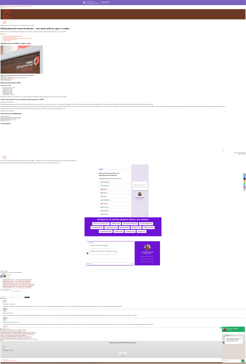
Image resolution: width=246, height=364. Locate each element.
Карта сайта (5, 359)
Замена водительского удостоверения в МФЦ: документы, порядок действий (17, 334)
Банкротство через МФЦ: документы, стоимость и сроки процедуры (15, 338)
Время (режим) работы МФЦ (10, 37)
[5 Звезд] (8, 272)
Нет (4, 346)
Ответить (5, 308)
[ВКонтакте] (1, 276)
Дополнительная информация (10, 39)
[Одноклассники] (3, 276)
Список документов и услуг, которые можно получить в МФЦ (17, 38)
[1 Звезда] (3, 272)
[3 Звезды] (6, 272)
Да (3, 348)
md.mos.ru (12, 78)
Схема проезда (6, 40)
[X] (5, 276)
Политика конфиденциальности (10, 360)
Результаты (123, 355)
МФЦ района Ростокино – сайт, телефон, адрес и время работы (17, 280)
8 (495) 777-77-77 (8, 76)
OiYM (223, 150)
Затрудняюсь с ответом (8, 350)
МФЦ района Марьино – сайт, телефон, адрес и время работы (16, 283)
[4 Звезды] (7, 272)
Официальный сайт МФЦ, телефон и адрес (13, 36)
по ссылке (18, 118)
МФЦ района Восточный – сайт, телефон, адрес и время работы (17, 287)
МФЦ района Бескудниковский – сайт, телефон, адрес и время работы (18, 285)
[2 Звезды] (5, 272)
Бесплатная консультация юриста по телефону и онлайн (13, 331)
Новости (5, 13)
